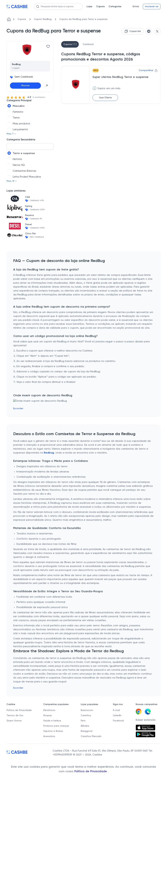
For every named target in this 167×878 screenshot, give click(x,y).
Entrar (136, 6)
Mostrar (25, 85)
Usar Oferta (105, 98)
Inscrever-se (151, 6)
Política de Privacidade (91, 771)
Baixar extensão (146, 720)
